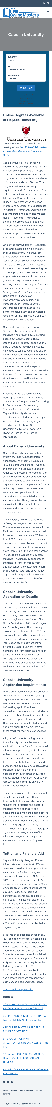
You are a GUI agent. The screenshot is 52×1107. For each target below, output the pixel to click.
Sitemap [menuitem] (6, 1094)
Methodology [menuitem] (26, 1090)
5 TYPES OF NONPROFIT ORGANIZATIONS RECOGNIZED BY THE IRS (25, 1042)
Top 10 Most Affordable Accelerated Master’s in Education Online (25, 151)
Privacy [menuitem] (40, 1090)
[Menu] (48, 12)
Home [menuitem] (5, 1090)
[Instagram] (48, 3)
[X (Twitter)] (8, 1082)
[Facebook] (44, 3)
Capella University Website (18, 989)
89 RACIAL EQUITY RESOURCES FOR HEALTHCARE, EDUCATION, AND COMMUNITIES (24, 1058)
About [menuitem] (14, 1090)
